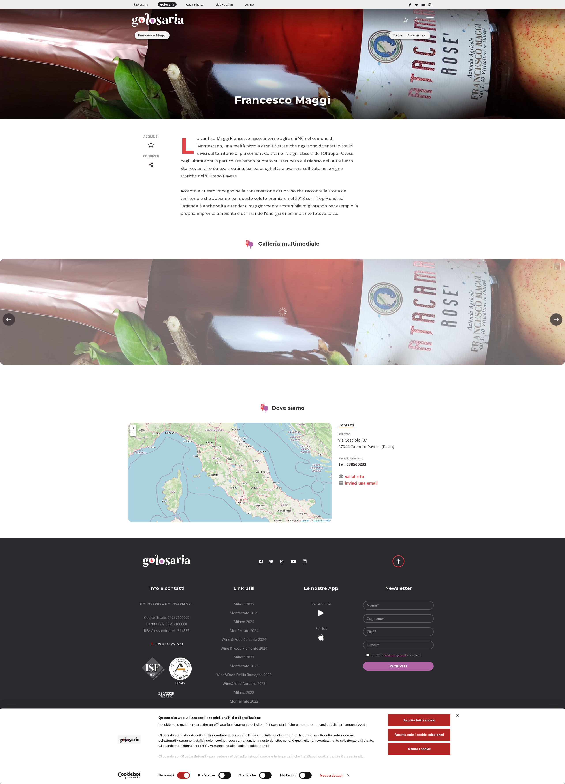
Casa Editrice (194, 4)
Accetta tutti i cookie (419, 720)
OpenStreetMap (322, 520)
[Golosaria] (166, 26)
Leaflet (305, 520)
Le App (249, 4)
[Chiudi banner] (457, 715)
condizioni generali (395, 655)
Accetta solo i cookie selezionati (419, 734)
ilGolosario (141, 4)
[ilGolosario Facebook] (410, 4)
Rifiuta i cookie (419, 749)
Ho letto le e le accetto (396, 655)
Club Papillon (224, 4)
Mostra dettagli (331, 775)
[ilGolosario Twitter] (416, 4)
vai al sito (354, 476)
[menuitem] (244, 604)
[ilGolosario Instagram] (429, 4)
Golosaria (167, 4)
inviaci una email (361, 483)
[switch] (224, 775)
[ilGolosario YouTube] (423, 4)
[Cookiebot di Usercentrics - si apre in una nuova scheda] (129, 775)
